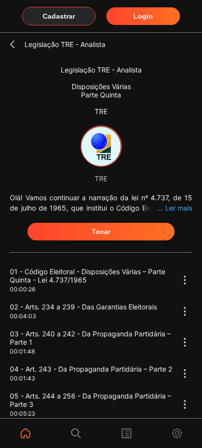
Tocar (101, 232)
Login (143, 16)
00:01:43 (22, 378)
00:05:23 (22, 413)
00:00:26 (22, 289)
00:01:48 (22, 351)
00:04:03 (23, 316)
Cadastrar (59, 16)
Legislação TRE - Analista (65, 44)
